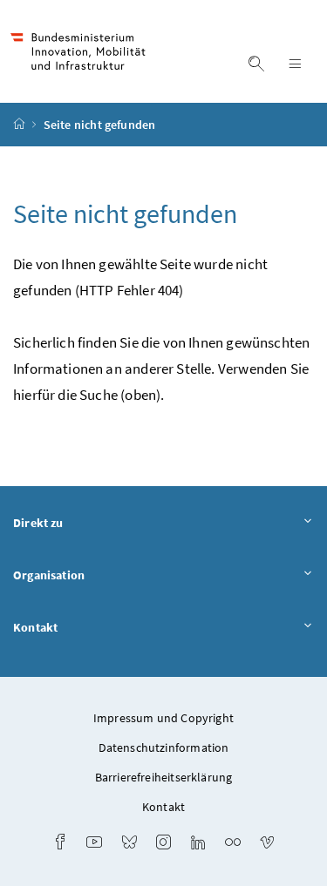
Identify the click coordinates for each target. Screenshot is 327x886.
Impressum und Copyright (163, 718)
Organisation (49, 575)
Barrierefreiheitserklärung (164, 777)
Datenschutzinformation (164, 747)
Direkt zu (38, 523)
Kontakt (35, 627)
